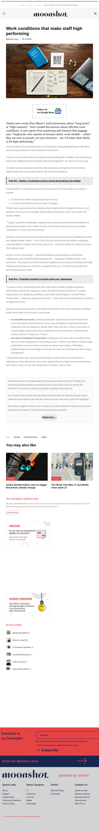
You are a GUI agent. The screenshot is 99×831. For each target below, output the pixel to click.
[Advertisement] (49, 569)
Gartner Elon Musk (30, 437)
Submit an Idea (81, 790)
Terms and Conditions (11, 800)
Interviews (31, 794)
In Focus (30, 797)
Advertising (31, 804)
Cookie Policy (8, 797)
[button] (3, 13)
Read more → (49, 417)
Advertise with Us (82, 797)
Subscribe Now (12, 513)
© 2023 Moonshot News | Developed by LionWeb (22, 816)
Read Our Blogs (57, 790)
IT (27, 790)
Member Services (82, 794)
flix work (17, 437)
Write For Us (80, 804)
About (5, 790)
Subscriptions (80, 800)
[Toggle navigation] (81, 13)
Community (55, 794)
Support (5, 794)
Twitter (43, 437)
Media (29, 800)
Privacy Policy (8, 804)
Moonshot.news (12, 39)
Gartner (82, 130)
